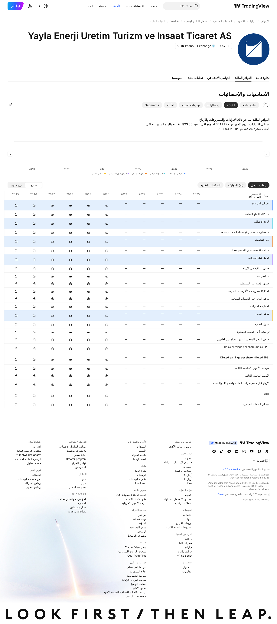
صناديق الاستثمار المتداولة (178, 462)
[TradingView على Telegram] (229, 451)
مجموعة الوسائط (137, 535)
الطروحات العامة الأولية (179, 527)
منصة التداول (34, 463)
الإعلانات (36, 474)
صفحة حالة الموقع (136, 596)
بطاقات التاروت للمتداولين (132, 551)
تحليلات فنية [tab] (195, 78)
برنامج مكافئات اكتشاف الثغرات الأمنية (125, 592)
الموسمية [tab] (177, 78)
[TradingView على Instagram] (244, 451)
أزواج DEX (186, 479)
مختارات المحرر (77, 487)
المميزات (141, 446)
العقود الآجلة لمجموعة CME (131, 494)
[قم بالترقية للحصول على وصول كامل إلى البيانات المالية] (16, 205)
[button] (146, 6)
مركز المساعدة (138, 527)
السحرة (82, 503)
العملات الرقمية (183, 470)
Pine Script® (184, 555)
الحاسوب (187, 571)
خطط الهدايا (139, 459)
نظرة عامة (140, 470)
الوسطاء (103, 6)
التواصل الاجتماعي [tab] (218, 78)
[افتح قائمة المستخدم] (30, 6)
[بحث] (266, 195)
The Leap (140, 483)
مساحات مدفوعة (77, 511)
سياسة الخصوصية (136, 575)
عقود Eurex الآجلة (136, 499)
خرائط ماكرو (185, 551)
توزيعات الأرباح (184, 523)
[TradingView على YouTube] (251, 451)
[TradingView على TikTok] (221, 451)
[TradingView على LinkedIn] (236, 451)
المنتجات (154, 6)
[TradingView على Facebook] (259, 451)
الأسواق (116, 6)
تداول (83, 479)
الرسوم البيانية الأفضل (180, 446)
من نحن (142, 514)
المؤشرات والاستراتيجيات (72, 499)
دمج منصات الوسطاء (29, 479)
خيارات (188, 547)
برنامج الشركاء (33, 483)
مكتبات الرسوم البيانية (29, 450)
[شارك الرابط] (11, 105)
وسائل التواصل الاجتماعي (72, 446)
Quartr (221, 494)
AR (40, 6)
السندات (187, 466)
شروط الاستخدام (136, 567)
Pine (189, 483)
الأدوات (37, 446)
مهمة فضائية (139, 519)
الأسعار (142, 450)
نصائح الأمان (139, 588)
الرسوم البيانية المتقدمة (28, 459)
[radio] (33, 185)
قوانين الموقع (79, 463)
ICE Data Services (232, 469)
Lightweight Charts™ (28, 454)
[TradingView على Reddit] (214, 451)
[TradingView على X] (266, 451)
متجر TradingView (135, 547)
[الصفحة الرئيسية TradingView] (251, 6)
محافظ (188, 539)
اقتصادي (187, 514)
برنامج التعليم (33, 487)
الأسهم (188, 458)
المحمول (187, 567)
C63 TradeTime (136, 555)
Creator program (76, 459)
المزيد (90, 6)
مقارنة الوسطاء (137, 479)
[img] (182, 46)
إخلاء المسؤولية (137, 571)
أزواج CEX (186, 474)
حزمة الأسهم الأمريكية (134, 503)
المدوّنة (142, 523)
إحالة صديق (80, 454)
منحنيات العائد (184, 543)
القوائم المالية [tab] (243, 78)
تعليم (83, 483)
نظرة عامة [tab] (262, 78)
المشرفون (80, 467)
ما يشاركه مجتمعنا (76, 450)
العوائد (188, 519)
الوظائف (141, 531)
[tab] (249, 105)
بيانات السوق (139, 454)
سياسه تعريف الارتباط (134, 579)
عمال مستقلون (78, 507)
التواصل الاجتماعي (135, 6)
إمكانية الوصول (138, 583)
